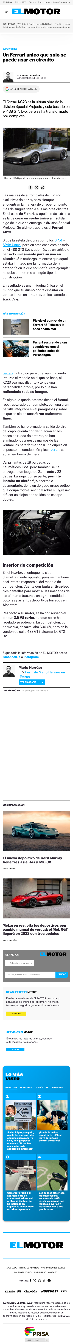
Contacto (52, 1272)
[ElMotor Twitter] (34, 1281)
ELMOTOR (11, 1087)
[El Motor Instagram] (39, 1281)
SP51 (58, 240)
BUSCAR (15, 1049)
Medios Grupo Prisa (36, 1340)
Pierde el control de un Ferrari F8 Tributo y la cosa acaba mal (49, 325)
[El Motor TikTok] (44, 1281)
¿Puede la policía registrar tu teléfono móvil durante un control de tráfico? (50, 1136)
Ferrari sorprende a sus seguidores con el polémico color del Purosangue (50, 349)
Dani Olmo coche (62, 2)
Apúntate (16, 1014)
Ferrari (8, 373)
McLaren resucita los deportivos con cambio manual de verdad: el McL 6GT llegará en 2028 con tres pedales (35, 929)
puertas (54, 449)
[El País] (10, 1291)
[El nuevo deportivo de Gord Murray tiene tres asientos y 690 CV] (36, 831)
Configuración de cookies (53, 1268)
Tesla (32, 2)
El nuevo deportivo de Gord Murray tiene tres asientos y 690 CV (32, 860)
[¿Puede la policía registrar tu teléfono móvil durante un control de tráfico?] (52, 1129)
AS (47, 1087)
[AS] (19, 1291)
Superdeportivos (31, 690)
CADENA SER (57, 1087)
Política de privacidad (29, 1268)
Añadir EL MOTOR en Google (23, 89)
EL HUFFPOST (26, 1087)
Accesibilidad (40, 1272)
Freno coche (44, 2)
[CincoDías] (31, 1291)
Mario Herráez (31, 75)
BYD (17, 2)
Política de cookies (23, 1272)
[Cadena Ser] (64, 1292)
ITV (24, 2)
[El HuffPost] (50, 1291)
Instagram (31, 657)
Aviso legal (12, 1268)
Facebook (10, 657)
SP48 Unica (12, 245)
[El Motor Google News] (49, 1281)
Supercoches (10, 49)
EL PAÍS (39, 1087)
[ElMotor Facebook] (30, 1281)
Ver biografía (28, 682)
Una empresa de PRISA (36, 1331)
